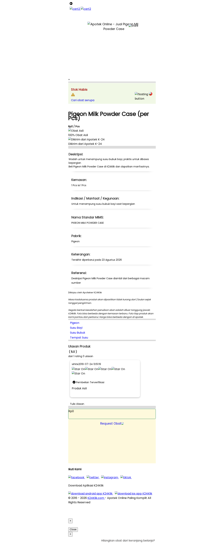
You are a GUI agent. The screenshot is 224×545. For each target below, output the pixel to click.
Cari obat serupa (82, 100)
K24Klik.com (96, 498)
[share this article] (133, 26)
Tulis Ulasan (77, 404)
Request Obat (110, 423)
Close (73, 529)
